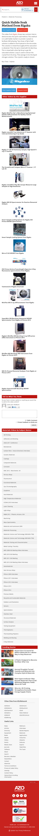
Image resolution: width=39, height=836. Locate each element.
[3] (7, 672)
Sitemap (6, 770)
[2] (7, 663)
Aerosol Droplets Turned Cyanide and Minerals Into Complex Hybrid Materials (25, 671)
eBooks (6, 738)
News (6, 726)
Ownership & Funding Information (11, 776)
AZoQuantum (24, 708)
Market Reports (24, 730)
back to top (33, 782)
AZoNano (7, 706)
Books (6, 735)
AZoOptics (7, 713)
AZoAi (21, 710)
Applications (23, 735)
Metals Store (8, 745)
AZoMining (7, 717)
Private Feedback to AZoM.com (27, 422)
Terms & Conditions (10, 766)
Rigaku (15, 34)
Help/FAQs (23, 747)
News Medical (24, 713)
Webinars (22, 726)
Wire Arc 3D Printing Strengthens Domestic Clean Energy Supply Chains (25, 690)
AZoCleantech (8, 710)
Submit (34, 425)
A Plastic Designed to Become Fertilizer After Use (26, 661)
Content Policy (8, 773)
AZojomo (22, 740)
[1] (7, 653)
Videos (6, 740)
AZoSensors (23, 706)
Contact (6, 761)
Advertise (7, 763)
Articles (6, 728)
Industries (23, 738)
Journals (6, 747)
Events (6, 742)
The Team (22, 749)
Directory (7, 730)
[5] (7, 691)
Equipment (7, 733)
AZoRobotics (8, 708)
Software (7, 749)
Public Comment (32, 420)
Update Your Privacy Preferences (20, 830)
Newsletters (8, 759)
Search (6, 754)
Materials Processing (15, 17)
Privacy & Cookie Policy (11, 768)
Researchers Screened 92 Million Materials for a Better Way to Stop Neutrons (26, 652)
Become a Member (10, 756)
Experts (22, 745)
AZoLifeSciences (24, 715)
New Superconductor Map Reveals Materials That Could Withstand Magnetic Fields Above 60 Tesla (26, 681)
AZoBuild (7, 715)
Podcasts (22, 742)
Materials (22, 733)
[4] (7, 681)
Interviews (23, 728)
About (6, 752)
